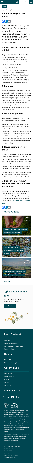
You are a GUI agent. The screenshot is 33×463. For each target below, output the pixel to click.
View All (7, 281)
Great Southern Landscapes (13, 346)
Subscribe (10, 306)
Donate (23, 2)
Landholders (8, 374)
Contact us (8, 385)
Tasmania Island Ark (10, 343)
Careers (6, 382)
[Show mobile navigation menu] (31, 2)
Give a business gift (10, 363)
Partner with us (9, 376)
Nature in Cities (9, 349)
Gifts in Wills (8, 360)
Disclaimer (8, 451)
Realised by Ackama (11, 455)
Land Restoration (14, 334)
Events (6, 379)
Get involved (11, 368)
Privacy (7, 453)
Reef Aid (7, 340)
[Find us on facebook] (3, 397)
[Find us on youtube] (12, 397)
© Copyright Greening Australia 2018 (12, 448)
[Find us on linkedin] (8, 397)
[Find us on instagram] (17, 397)
